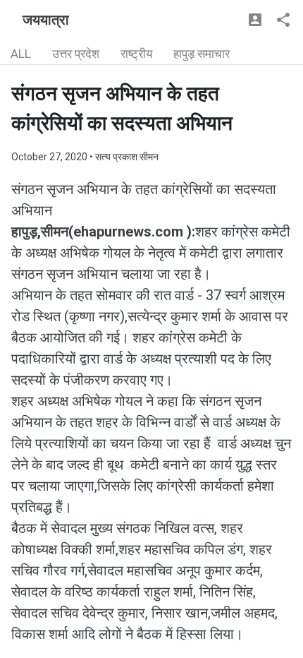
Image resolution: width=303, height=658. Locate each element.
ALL (21, 54)
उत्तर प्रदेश (75, 54)
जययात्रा (46, 19)
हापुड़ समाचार (201, 54)
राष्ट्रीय (136, 54)
